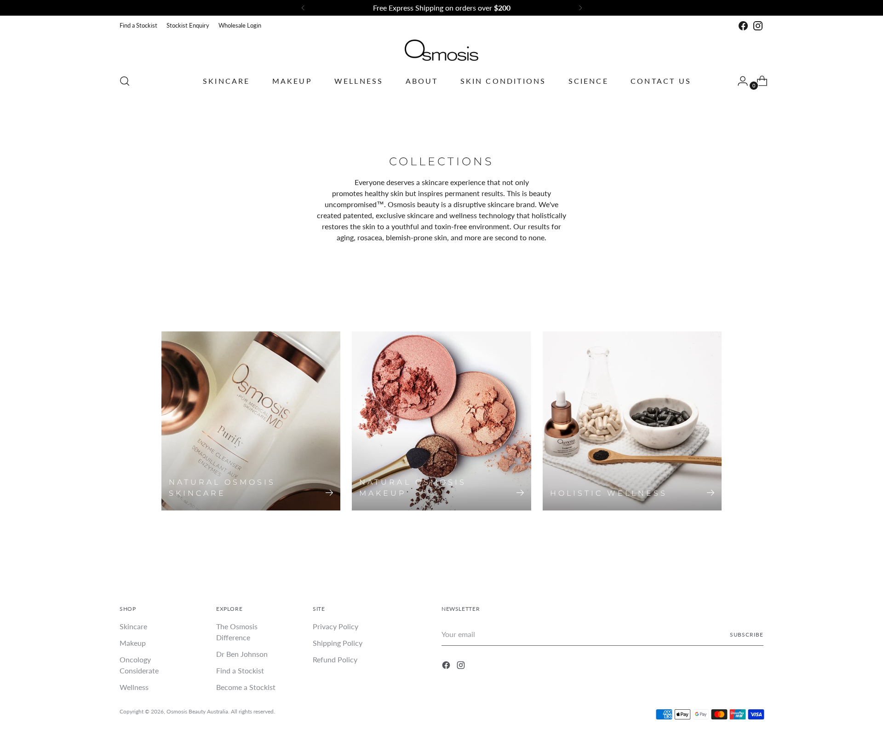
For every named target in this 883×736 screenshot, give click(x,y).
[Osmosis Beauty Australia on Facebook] (743, 25)
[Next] (580, 8)
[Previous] (303, 8)
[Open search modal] (124, 81)
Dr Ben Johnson (242, 653)
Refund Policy (335, 659)
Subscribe (746, 634)
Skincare (133, 626)
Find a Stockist (240, 670)
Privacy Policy (335, 626)
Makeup (133, 642)
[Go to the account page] (739, 81)
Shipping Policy (337, 642)
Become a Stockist (245, 687)
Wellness (134, 687)
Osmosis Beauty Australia (197, 711)
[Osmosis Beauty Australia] (441, 50)
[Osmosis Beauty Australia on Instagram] (757, 25)
